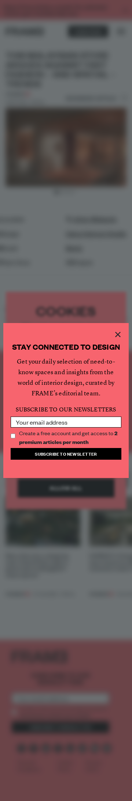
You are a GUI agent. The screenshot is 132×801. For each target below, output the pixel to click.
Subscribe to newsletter (66, 453)
